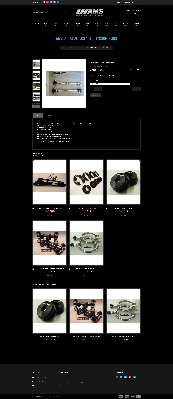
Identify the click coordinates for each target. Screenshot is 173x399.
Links (97, 380)
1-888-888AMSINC (41, 381)
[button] (37, 2)
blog (133, 2)
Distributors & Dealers (66, 383)
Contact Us (63, 386)
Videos (80, 386)
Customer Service (64, 380)
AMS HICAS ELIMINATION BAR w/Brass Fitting (50, 208)
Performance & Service (102, 377)
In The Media (81, 380)
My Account (120, 2)
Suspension (81, 48)
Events (80, 377)
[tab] (38, 115)
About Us (62, 377)
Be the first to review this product (99, 66)
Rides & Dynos (82, 383)
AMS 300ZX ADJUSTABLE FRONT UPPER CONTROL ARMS (50, 269)
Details (38, 115)
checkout (127, 2)
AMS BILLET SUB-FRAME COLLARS (87, 208)
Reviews (49, 115)
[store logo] (89, 12)
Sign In (139, 2)
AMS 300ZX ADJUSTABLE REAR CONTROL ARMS (87, 269)
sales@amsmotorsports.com (43, 377)
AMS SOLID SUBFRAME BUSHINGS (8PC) (124, 208)
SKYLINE (72, 48)
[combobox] (49, 12)
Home (65, 48)
